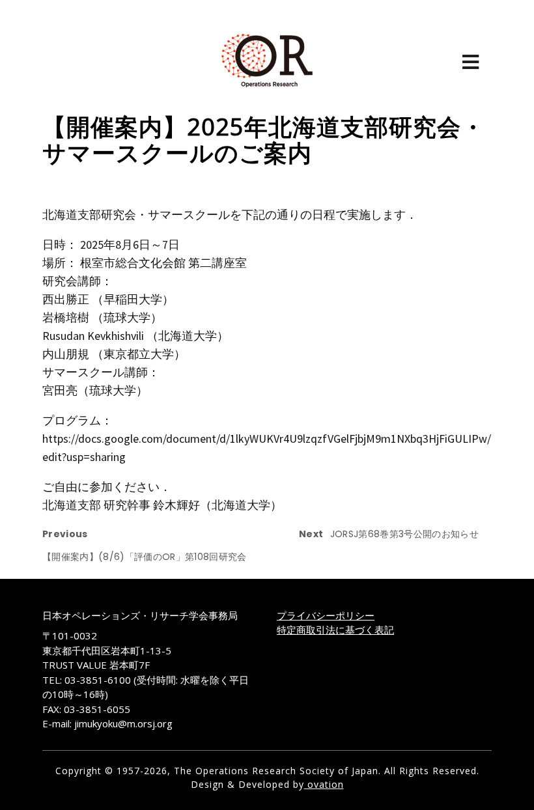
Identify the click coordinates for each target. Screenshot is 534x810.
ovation (324, 784)
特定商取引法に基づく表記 (335, 629)
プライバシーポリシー (325, 615)
